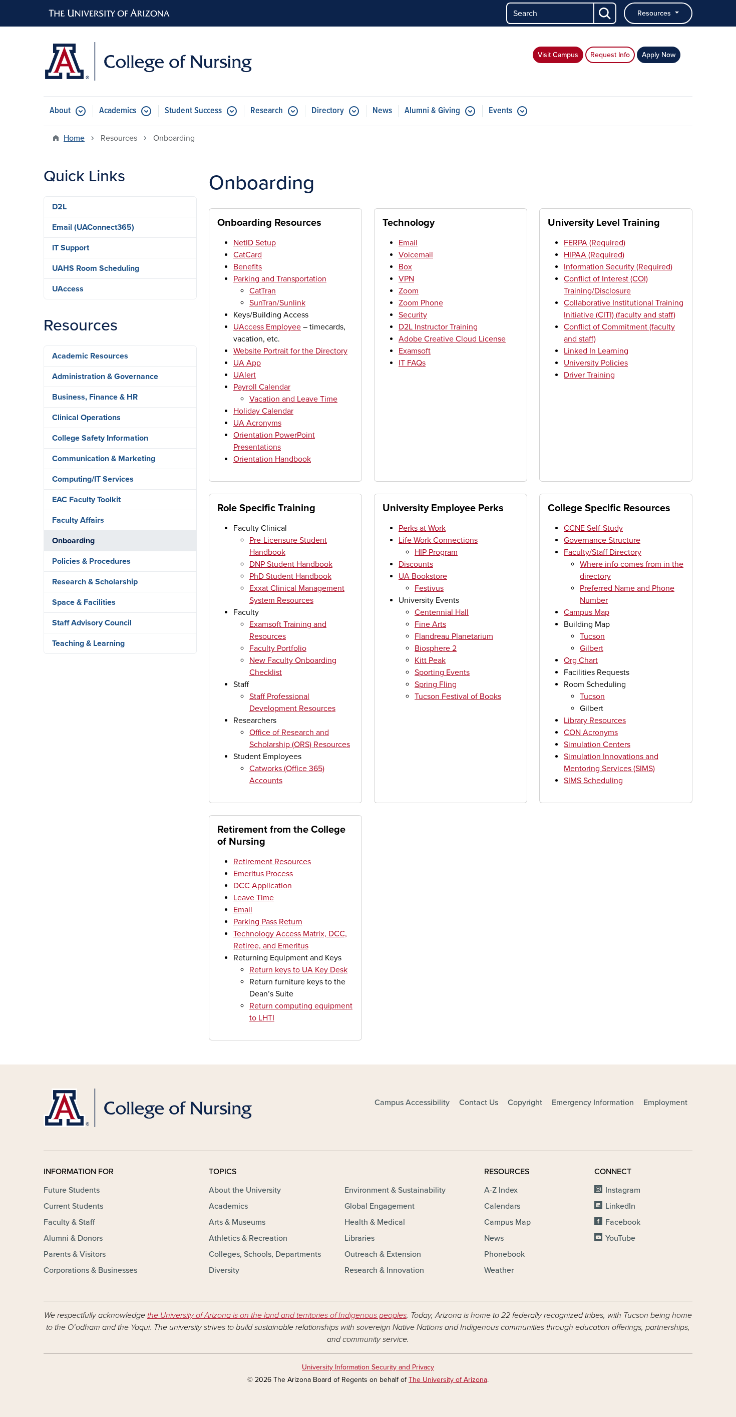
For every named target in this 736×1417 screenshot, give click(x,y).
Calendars (502, 1206)
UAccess (68, 289)
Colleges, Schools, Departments (265, 1254)
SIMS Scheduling (593, 781)
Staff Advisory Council (92, 623)
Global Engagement (379, 1206)
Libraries (359, 1238)
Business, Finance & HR (95, 397)
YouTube (620, 1238)
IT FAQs (412, 363)
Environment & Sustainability (395, 1190)
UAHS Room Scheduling (95, 268)
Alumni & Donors (73, 1238)
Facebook (622, 1222)
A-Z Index (501, 1190)
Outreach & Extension (382, 1254)
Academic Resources (90, 356)
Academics (117, 111)
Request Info (610, 55)
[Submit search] (605, 13)
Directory (327, 111)
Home (74, 138)
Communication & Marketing (103, 459)
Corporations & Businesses (90, 1270)
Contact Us (478, 1103)
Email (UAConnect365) (93, 227)
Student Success (193, 111)
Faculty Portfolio (277, 648)
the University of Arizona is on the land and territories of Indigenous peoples (277, 1315)
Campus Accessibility (412, 1103)
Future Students (72, 1190)
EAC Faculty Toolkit (86, 500)
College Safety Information (100, 438)
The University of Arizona (448, 1379)
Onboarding (73, 541)
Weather (499, 1270)
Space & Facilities (84, 602)
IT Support (70, 248)
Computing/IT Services (93, 479)
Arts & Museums (237, 1222)
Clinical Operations (86, 418)
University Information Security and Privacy (368, 1367)
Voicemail (416, 255)
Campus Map (586, 612)
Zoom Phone (421, 303)
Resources (655, 13)
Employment (665, 1103)
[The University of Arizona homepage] (110, 13)
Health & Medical (374, 1222)
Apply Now (658, 55)
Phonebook (504, 1254)
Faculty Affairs (78, 520)
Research (266, 111)
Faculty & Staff (69, 1222)
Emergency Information (593, 1103)
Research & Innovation (384, 1270)
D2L (59, 207)
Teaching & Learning (88, 643)
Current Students (73, 1206)
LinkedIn (620, 1206)
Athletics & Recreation (248, 1238)
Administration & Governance (105, 377)
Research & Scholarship (95, 582)
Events (500, 111)
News (382, 111)
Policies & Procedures (91, 561)
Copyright (525, 1103)
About (60, 111)
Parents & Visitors (75, 1254)
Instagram (622, 1190)
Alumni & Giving (432, 111)
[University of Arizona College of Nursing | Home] (148, 61)
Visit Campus (558, 55)
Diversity (224, 1270)
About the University (245, 1190)
